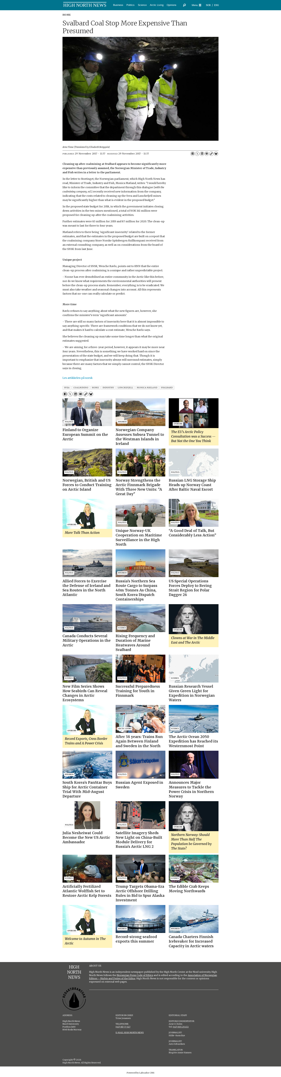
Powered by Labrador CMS (140, 1072)
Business (118, 5)
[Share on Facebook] (192, 154)
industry (108, 387)
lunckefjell (125, 387)
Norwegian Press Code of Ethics (135, 975)
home (95, 387)
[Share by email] (206, 154)
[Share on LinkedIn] (202, 154)
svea (67, 387)
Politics (130, 5)
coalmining (80, 387)
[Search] (184, 5)
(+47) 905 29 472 (181, 1027)
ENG (216, 5)
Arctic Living (156, 5)
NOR (208, 5)
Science (142, 5)
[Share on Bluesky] (216, 154)
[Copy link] (211, 154)
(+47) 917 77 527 (123, 1027)
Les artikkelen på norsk (77, 378)
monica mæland (147, 387)
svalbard (167, 387)
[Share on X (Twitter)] (197, 154)
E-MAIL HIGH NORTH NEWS (130, 1032)
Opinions (171, 5)
